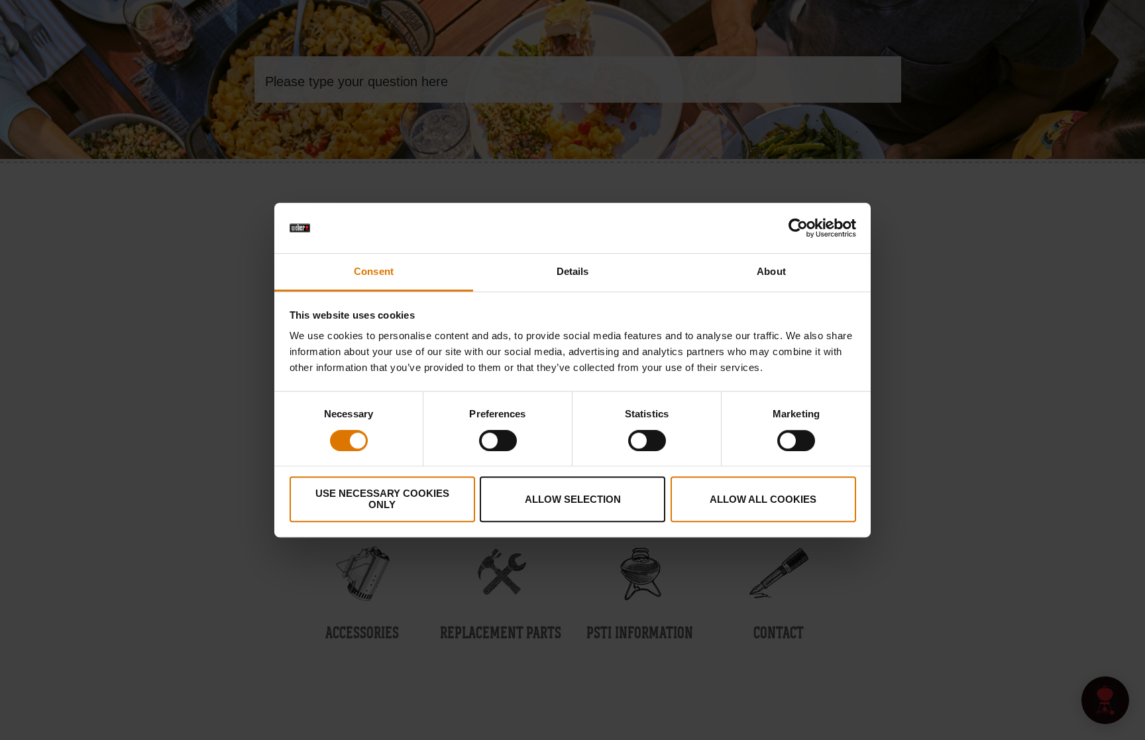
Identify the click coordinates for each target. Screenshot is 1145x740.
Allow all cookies (763, 499)
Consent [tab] (374, 272)
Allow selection (573, 499)
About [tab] (771, 272)
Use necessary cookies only (382, 499)
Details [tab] (573, 272)
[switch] (498, 440)
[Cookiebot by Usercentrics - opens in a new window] (798, 228)
